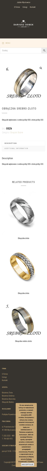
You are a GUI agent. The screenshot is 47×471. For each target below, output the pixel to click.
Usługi (25, 7)
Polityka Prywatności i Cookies (13, 414)
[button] (41, 68)
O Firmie (17, 7)
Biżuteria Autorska (8, 399)
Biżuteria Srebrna (8, 396)
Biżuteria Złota (7, 393)
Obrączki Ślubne (16, 132)
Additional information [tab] (16, 148)
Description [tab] (11, 143)
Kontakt (33, 7)
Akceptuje (27, 464)
